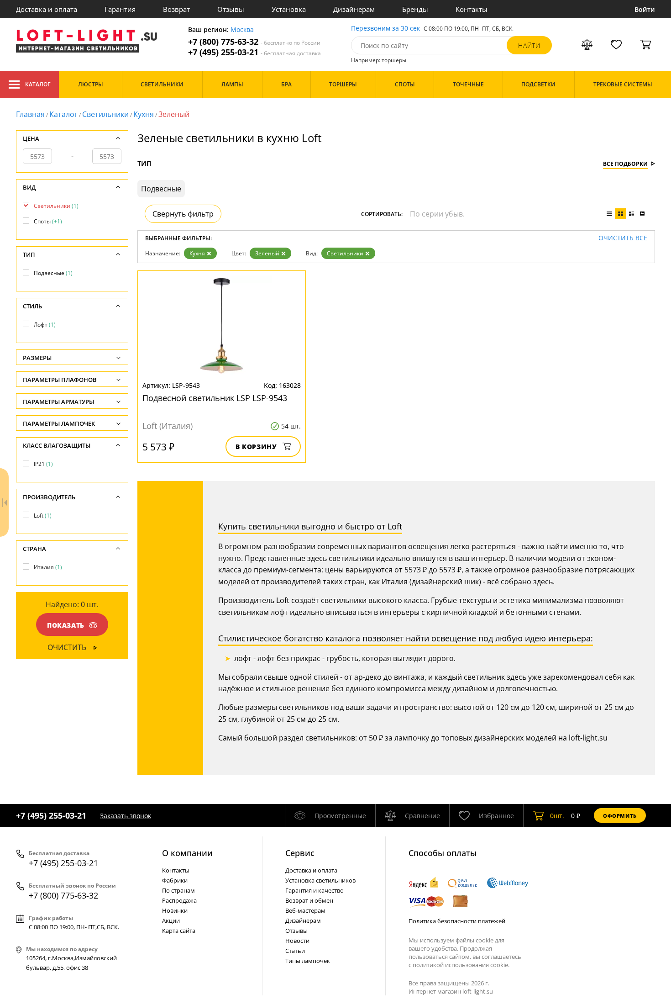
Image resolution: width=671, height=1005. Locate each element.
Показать (65, 625)
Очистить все (622, 238)
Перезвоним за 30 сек (385, 28)
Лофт (45, 324)
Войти (644, 9)
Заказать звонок (125, 815)
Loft (43, 515)
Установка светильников (320, 880)
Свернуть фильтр (183, 214)
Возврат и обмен (309, 900)
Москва (242, 30)
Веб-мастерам (305, 910)
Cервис (300, 852)
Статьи (295, 951)
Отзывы (230, 9)
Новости (297, 940)
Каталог (37, 84)
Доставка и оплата (46, 9)
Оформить (620, 815)
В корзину (256, 446)
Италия (48, 567)
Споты (48, 221)
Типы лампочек (307, 961)
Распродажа (179, 900)
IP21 (43, 464)
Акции (171, 920)
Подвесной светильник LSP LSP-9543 (214, 397)
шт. (557, 815)
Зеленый (267, 253)
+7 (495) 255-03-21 (254, 52)
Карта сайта (178, 930)
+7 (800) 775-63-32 (254, 42)
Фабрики (175, 880)
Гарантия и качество (314, 890)
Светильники (105, 114)
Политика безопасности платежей (457, 921)
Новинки (175, 910)
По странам (178, 890)
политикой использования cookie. (461, 965)
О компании (187, 852)
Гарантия (120, 9)
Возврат (176, 9)
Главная (30, 114)
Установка (289, 9)
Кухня (143, 114)
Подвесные (53, 273)
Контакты (472, 9)
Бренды (415, 9)
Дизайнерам (354, 9)
